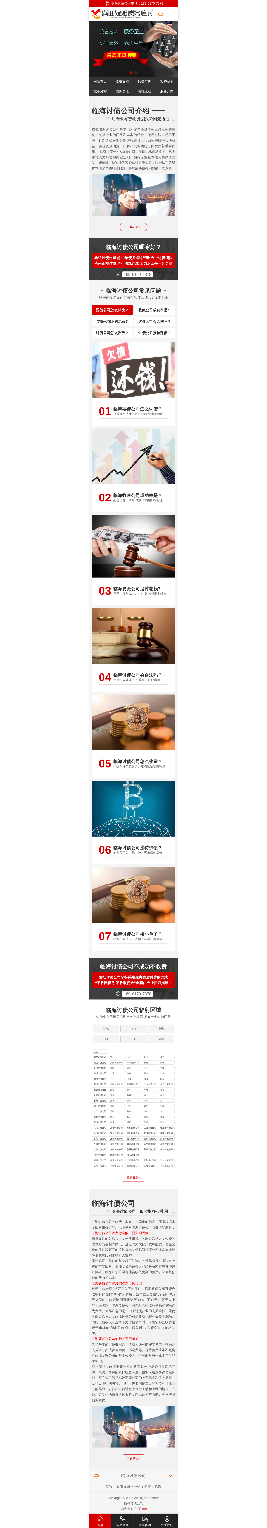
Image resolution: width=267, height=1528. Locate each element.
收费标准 (122, 81)
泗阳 (129, 1106)
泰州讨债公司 (100, 1122)
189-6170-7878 (137, 274)
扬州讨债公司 (100, 1073)
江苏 (106, 1029)
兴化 (112, 1122)
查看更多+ (134, 1177)
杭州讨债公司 (100, 1166)
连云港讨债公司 (100, 1090)
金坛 (129, 1068)
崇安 (146, 1062)
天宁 (146, 1068)
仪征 (129, 1073)
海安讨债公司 (133, 1155)
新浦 (129, 1089)
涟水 (112, 1100)
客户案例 (167, 81)
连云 (112, 1089)
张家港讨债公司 (133, 1084)
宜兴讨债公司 (133, 1062)
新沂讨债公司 (166, 1144)
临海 (158, 1487)
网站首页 (100, 81)
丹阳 (112, 1111)
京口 (162, 1111)
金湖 (146, 1100)
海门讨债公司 (150, 1133)
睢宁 (162, 1079)
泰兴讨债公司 (100, 1138)
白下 (129, 1057)
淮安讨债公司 (100, 1100)
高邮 (146, 1073)
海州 (146, 1089)
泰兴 (146, 1122)
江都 (162, 1073)
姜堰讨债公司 (133, 1149)
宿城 (162, 1106)
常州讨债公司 (100, 1068)
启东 (146, 1117)
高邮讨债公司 (150, 1149)
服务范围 (144, 81)
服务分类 (167, 91)
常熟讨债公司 (116, 1084)
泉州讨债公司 (116, 1160)
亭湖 (112, 1095)
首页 (120, 1487)
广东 (133, 1039)
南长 (162, 1062)
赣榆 (162, 1089)
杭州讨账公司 (133, 1166)
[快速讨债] (123, 13)
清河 (162, 1100)
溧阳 (112, 1068)
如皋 (162, 1117)
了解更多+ (134, 227)
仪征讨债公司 (100, 1149)
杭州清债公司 (150, 1166)
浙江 (133, 1029)
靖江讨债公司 (133, 1144)
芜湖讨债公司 (100, 1160)
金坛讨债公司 (166, 1149)
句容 (146, 1111)
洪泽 (129, 1100)
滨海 (162, 1095)
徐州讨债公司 (100, 1079)
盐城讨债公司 (100, 1095)
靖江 (129, 1122)
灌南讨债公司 (116, 1155)
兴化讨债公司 (100, 1128)
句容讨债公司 (100, 1155)
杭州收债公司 (116, 1166)
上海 (161, 1029)
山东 (106, 1039)
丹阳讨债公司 (100, 1144)
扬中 (129, 1111)
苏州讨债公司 (100, 1084)
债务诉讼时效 (150, 1160)
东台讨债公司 (116, 1128)
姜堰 (162, 1122)
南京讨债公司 (100, 1057)
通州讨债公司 (100, 1133)
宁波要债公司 (133, 1160)
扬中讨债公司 (150, 1144)
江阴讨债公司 (116, 1062)
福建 (161, 1039)
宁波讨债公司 (166, 1160)
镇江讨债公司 (100, 1111)
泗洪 (146, 1106)
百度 (137, 1508)
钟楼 (162, 1068)
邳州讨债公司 (133, 1133)
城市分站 (100, 91)
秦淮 (146, 1057)
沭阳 (112, 1106)
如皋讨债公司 (116, 1138)
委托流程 (144, 91)
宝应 (112, 1073)
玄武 (112, 1057)
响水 (146, 1095)
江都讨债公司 (166, 1138)
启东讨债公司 (150, 1138)
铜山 (146, 1079)
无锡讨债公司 (100, 1062)
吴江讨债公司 (166, 1084)
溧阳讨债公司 (166, 1133)
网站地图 (126, 1508)
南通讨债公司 (100, 1117)
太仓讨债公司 (116, 1149)
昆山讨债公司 (150, 1084)
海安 (112, 1117)
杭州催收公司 (166, 1166)
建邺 (162, 1057)
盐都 (129, 1095)
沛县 (129, 1079)
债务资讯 (122, 91)
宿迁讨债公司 (100, 1106)
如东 (129, 1117)
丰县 (112, 1079)
